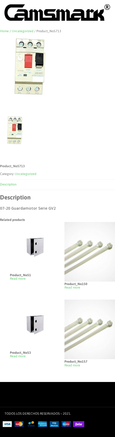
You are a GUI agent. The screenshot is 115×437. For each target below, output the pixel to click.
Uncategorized (22, 31)
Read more (18, 279)
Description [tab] (8, 184)
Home (4, 31)
